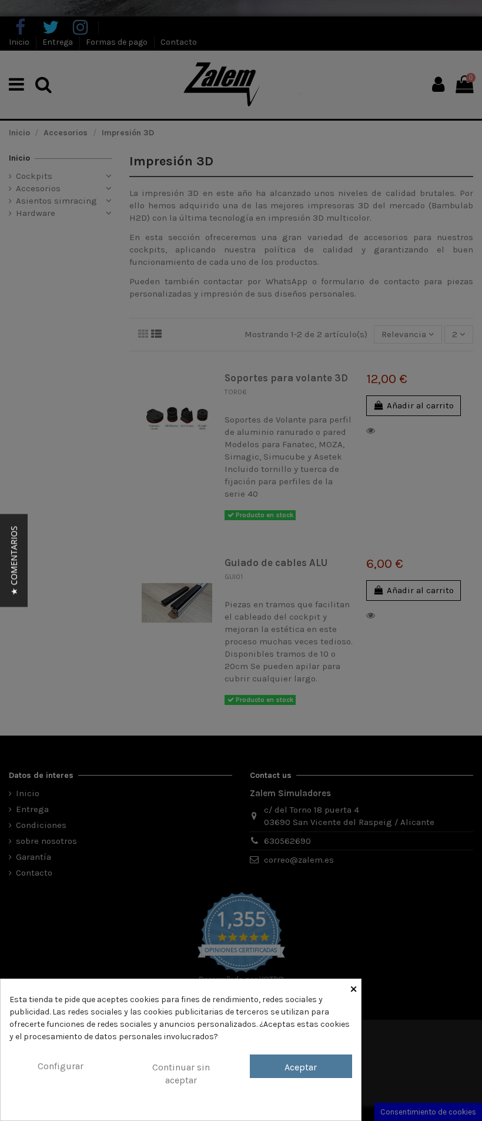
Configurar (60, 1066)
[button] (14, 560)
